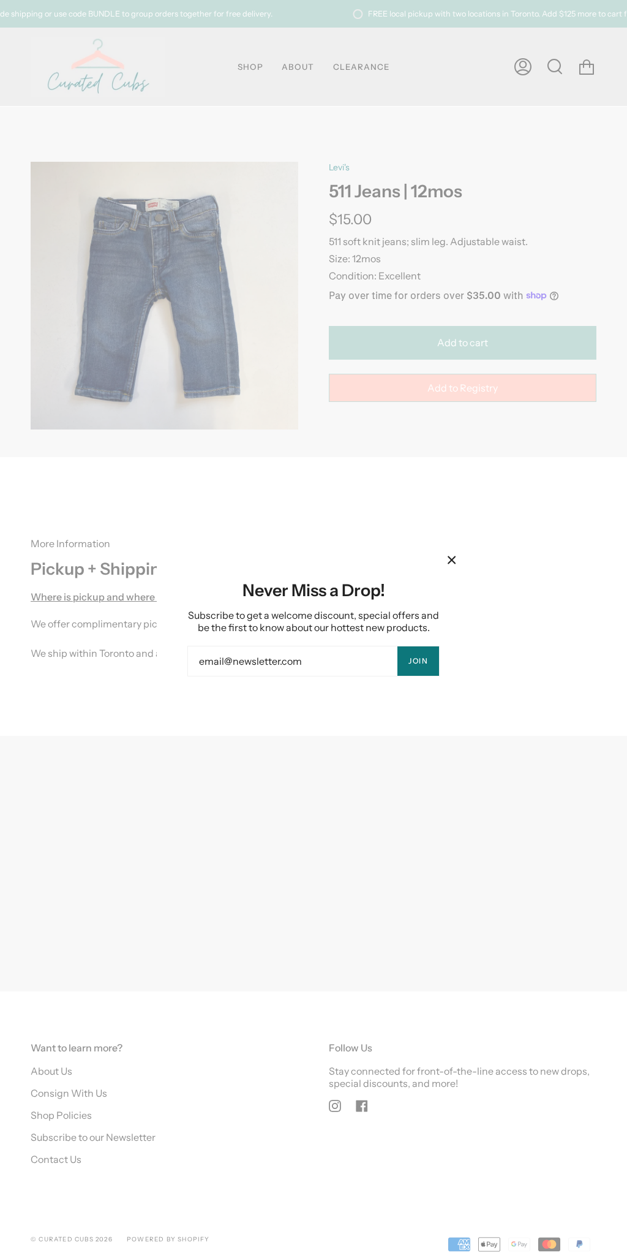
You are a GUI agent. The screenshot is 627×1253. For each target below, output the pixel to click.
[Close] (452, 560)
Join (418, 660)
